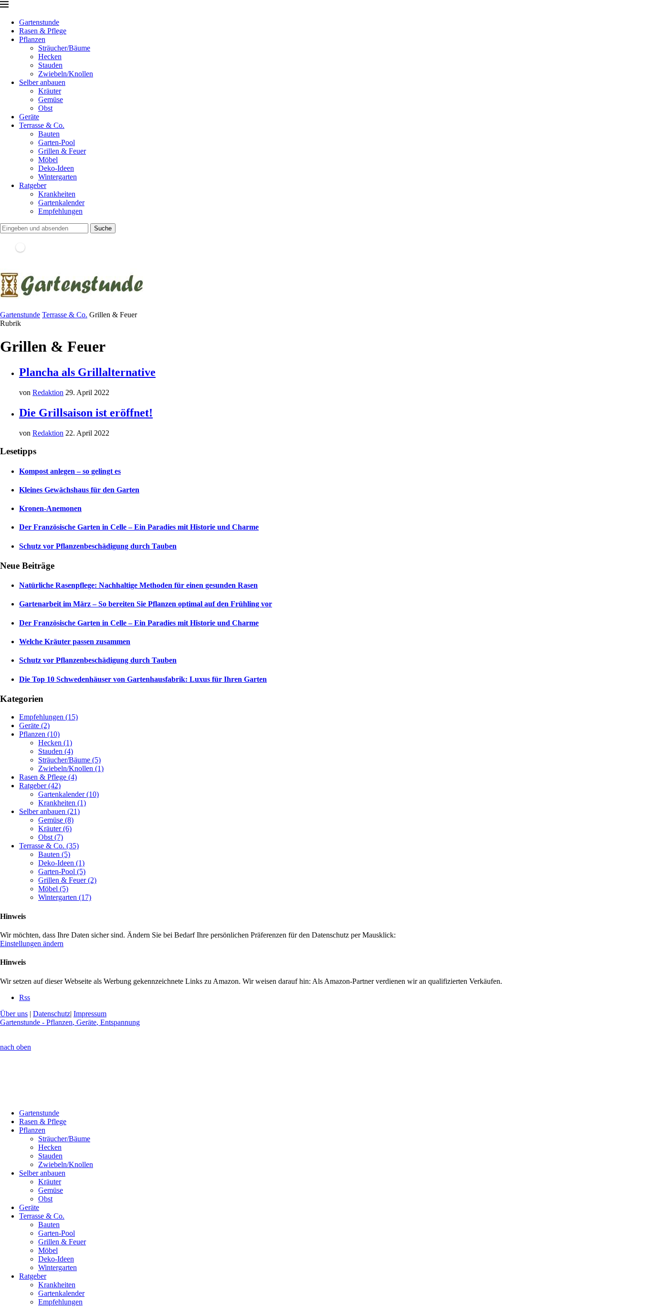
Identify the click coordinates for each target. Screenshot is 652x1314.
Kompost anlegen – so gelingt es (70, 471)
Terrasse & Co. (41, 125)
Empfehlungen (60, 211)
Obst (45, 108)
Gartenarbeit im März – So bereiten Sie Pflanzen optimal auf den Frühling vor (145, 604)
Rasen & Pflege (42, 31)
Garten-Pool (56, 142)
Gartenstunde (39, 22)
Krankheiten (56, 194)
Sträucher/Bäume (64, 48)
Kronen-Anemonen (50, 508)
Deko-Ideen (56, 168)
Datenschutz (51, 1014)
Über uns (14, 1014)
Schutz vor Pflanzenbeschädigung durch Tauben (98, 546)
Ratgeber (32, 185)
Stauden (50, 65)
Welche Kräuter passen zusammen (74, 641)
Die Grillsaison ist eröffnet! (86, 413)
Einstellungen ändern (31, 943)
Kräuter (49, 91)
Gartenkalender (61, 202)
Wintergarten (57, 177)
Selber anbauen (42, 82)
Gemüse (50, 99)
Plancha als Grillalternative (87, 372)
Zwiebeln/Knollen (65, 74)
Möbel (48, 160)
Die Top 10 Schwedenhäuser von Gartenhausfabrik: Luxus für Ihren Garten (143, 679)
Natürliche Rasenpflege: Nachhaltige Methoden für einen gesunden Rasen (138, 585)
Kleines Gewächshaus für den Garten (79, 490)
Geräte (29, 117)
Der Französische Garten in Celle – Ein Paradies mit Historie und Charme (139, 527)
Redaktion (47, 392)
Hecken (50, 56)
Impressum (90, 1014)
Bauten (49, 134)
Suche (103, 228)
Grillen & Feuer (62, 151)
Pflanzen (32, 39)
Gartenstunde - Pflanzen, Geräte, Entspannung (70, 1022)
